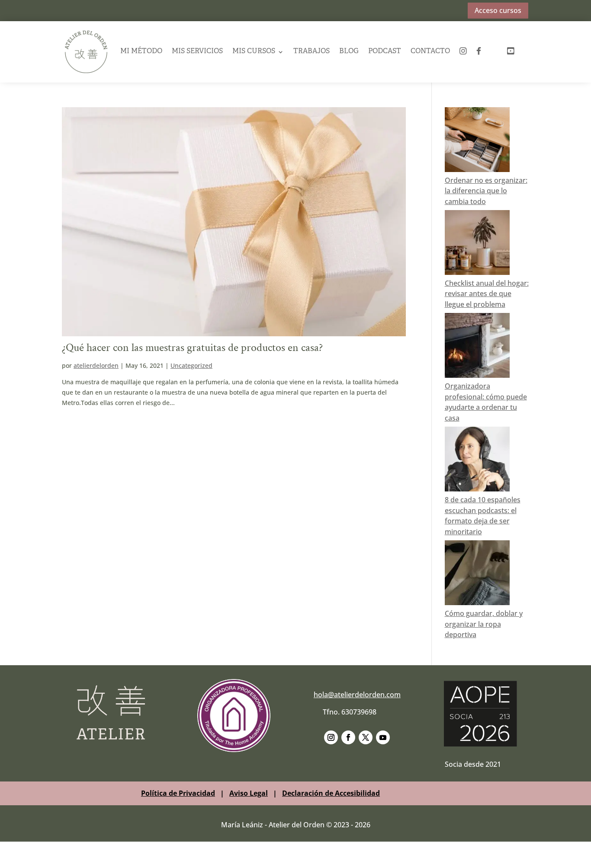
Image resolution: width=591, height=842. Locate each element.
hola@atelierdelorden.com (357, 694)
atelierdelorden (96, 365)
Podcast (384, 51)
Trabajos (311, 51)
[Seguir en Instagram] (331, 737)
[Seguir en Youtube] (383, 737)
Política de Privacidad (178, 793)
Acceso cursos (498, 10)
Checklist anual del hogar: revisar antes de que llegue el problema (487, 293)
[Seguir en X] (366, 737)
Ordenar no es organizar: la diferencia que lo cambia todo (486, 191)
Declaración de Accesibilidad (331, 793)
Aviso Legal (248, 793)
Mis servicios (197, 51)
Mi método (141, 51)
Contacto (430, 51)
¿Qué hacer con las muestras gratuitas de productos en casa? (192, 347)
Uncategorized (191, 365)
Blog (349, 51)
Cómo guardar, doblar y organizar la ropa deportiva (484, 624)
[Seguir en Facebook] (348, 737)
